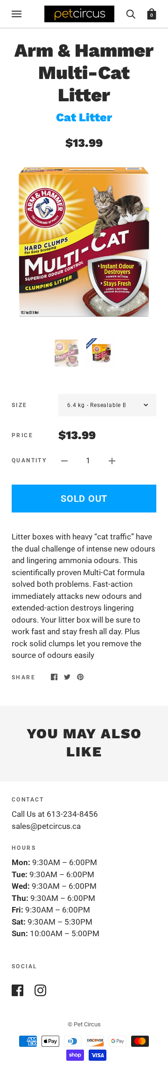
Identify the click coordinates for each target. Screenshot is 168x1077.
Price (22, 435)
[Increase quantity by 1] (112, 460)
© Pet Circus (84, 1024)
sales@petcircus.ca (46, 826)
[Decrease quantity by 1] (64, 460)
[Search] (130, 13)
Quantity (29, 460)
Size (20, 405)
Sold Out (84, 498)
